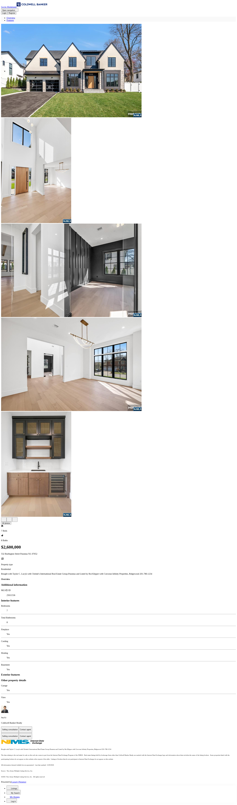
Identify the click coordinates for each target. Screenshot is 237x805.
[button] (118, 71)
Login (4, 13)
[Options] (4, 519)
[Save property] (9, 519)
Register (12, 13)
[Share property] (15, 519)
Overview (11, 18)
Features (10, 20)
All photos (6, 523)
